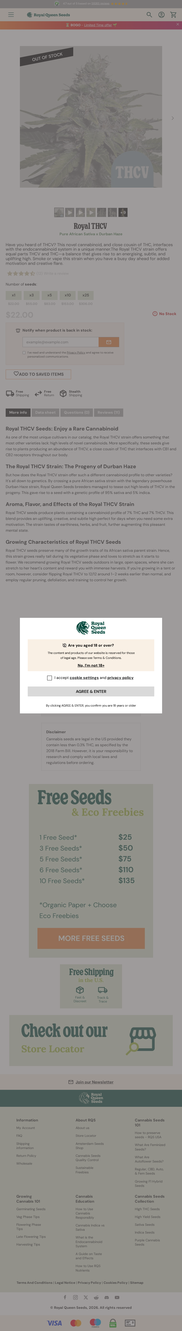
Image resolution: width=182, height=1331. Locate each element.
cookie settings (84, 677)
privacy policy (120, 677)
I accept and (94, 677)
